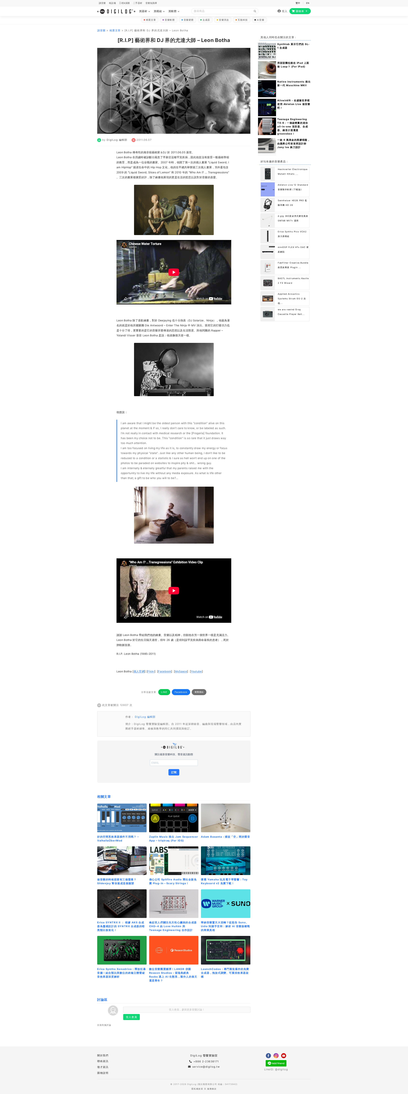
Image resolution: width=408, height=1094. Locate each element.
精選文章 (151, 20)
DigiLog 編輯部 (117, 139)
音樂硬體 (189, 20)
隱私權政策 (197, 1089)
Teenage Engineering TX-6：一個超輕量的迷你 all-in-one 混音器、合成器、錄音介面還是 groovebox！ (292, 126)
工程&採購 (124, 3)
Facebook (164, 671)
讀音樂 (102, 3)
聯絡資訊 (102, 1061)
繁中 (298, 3)
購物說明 (102, 1072)
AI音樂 (260, 20)
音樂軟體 (170, 20)
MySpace (181, 671)
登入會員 (131, 1017)
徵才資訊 (102, 1067)
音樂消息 (224, 20)
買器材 (143, 11)
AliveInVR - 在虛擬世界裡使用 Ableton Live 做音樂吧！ (293, 104)
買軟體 (173, 11)
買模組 (158, 11)
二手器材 (137, 3)
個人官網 (139, 671)
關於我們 (102, 1055)
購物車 (301, 11)
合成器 (206, 20)
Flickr (150, 671)
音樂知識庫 (151, 3)
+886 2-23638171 (205, 1061)
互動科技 (243, 20)
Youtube (196, 671)
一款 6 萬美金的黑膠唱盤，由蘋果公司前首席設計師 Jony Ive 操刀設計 (293, 143)
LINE (164, 692)
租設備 (112, 3)
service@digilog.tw (206, 1066)
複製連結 (199, 692)
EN (307, 3)
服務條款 (211, 1089)
